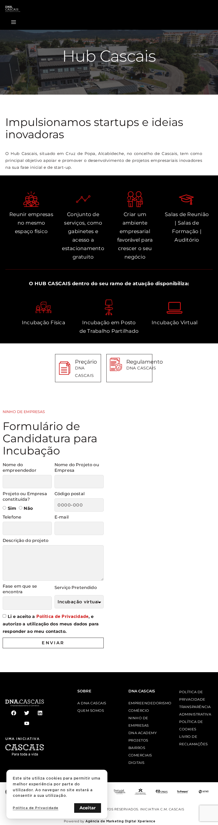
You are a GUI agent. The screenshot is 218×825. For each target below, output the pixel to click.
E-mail (61, 517)
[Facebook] (14, 713)
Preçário (86, 362)
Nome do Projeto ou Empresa (76, 467)
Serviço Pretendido (75, 587)
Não (28, 508)
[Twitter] (27, 713)
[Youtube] (27, 723)
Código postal (69, 493)
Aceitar (87, 807)
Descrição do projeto (25, 540)
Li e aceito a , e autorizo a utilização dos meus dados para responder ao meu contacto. (51, 624)
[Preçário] (64, 368)
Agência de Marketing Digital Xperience (120, 821)
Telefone (12, 517)
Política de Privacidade (62, 616)
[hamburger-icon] (14, 22)
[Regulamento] (116, 364)
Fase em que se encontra (20, 589)
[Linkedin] (40, 713)
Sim (12, 508)
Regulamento (144, 362)
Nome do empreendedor (19, 467)
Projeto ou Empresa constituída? (25, 496)
